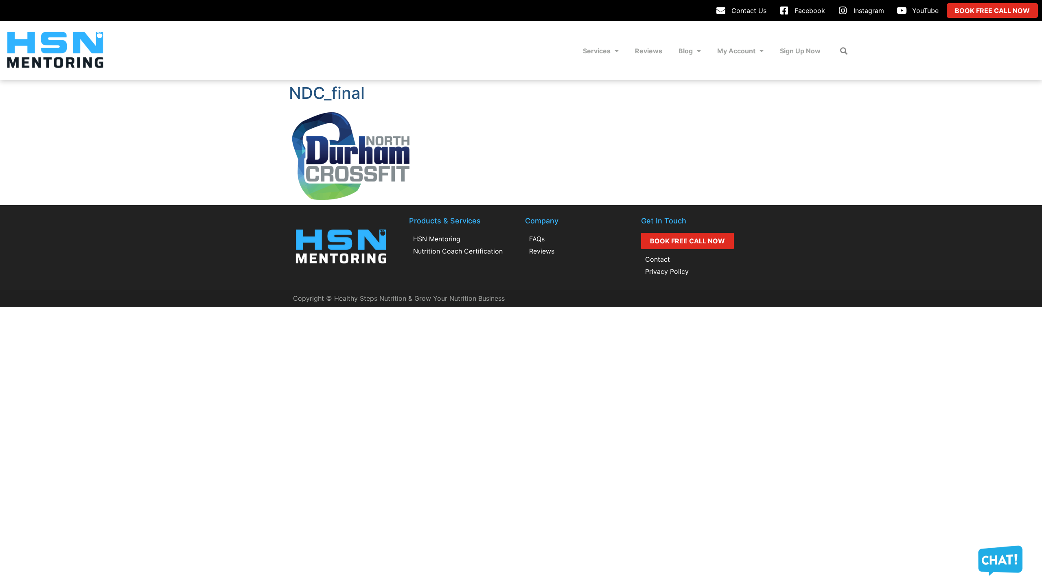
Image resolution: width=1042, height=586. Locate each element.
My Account (736, 51)
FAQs (537, 239)
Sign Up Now (800, 51)
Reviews (648, 51)
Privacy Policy (667, 271)
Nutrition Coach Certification (458, 251)
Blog (686, 51)
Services (597, 51)
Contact (657, 259)
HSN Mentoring (436, 239)
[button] (843, 50)
